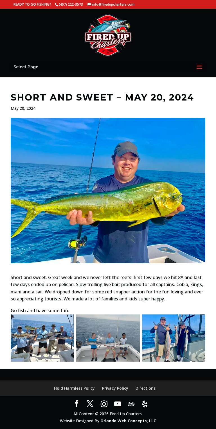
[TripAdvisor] (131, 404)
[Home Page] (108, 35)
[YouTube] (117, 404)
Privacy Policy (115, 388)
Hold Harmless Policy (74, 388)
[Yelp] (144, 404)
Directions (146, 388)
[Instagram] (104, 404)
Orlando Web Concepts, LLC (128, 420)
